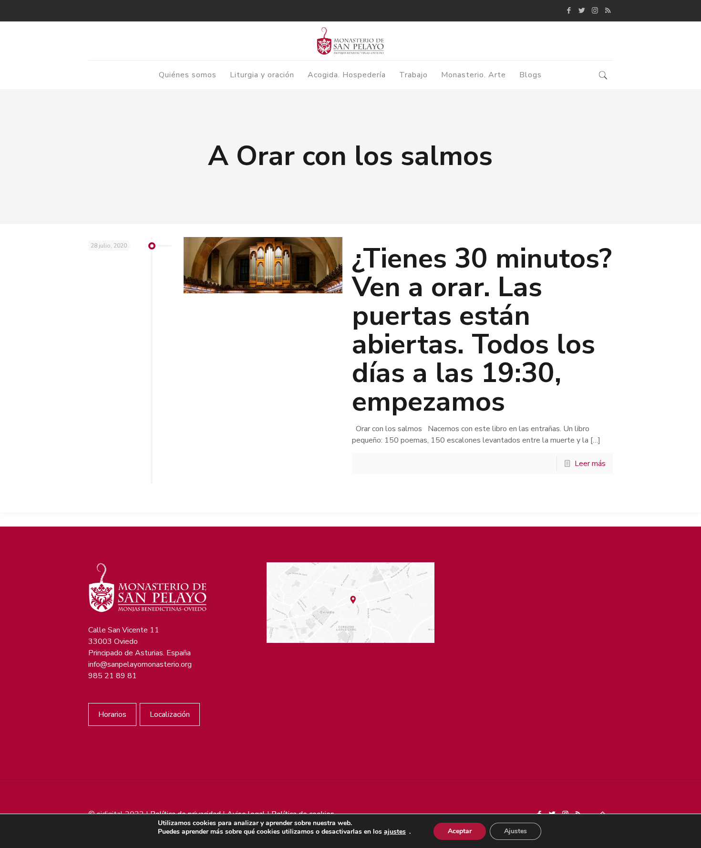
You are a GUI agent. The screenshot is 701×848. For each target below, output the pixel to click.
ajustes (395, 831)
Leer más (590, 463)
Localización (170, 714)
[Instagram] (595, 10)
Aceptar (460, 831)
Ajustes (515, 831)
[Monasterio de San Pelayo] (350, 40)
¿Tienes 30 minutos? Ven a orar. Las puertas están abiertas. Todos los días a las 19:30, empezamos (482, 329)
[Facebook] (569, 10)
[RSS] (608, 10)
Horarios (112, 714)
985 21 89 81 (112, 676)
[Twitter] (582, 10)
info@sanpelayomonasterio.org (140, 664)
